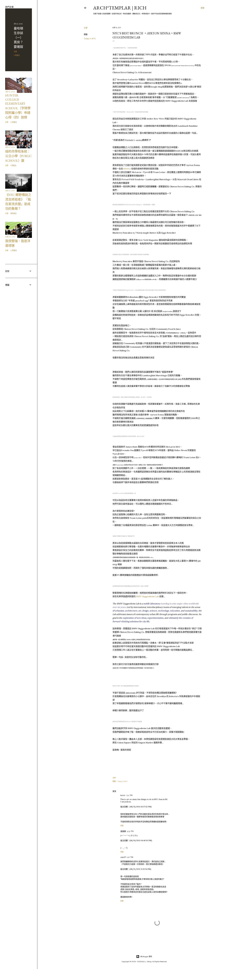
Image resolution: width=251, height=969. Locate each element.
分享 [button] (85, 28)
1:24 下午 (129, 795)
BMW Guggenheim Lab (147, 596)
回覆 (122, 826)
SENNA (127, 168)
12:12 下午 (130, 831)
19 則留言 (13, 122)
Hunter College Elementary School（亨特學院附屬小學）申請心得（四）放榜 (18, 106)
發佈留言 (13, 213)
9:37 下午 (130, 857)
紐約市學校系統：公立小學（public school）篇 (18, 156)
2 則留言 (13, 165)
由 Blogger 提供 (146, 956)
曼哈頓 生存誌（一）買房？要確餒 (18, 37)
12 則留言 (13, 250)
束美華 (123, 831)
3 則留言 (17, 55)
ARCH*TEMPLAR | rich (120, 8)
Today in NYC (90, 38)
